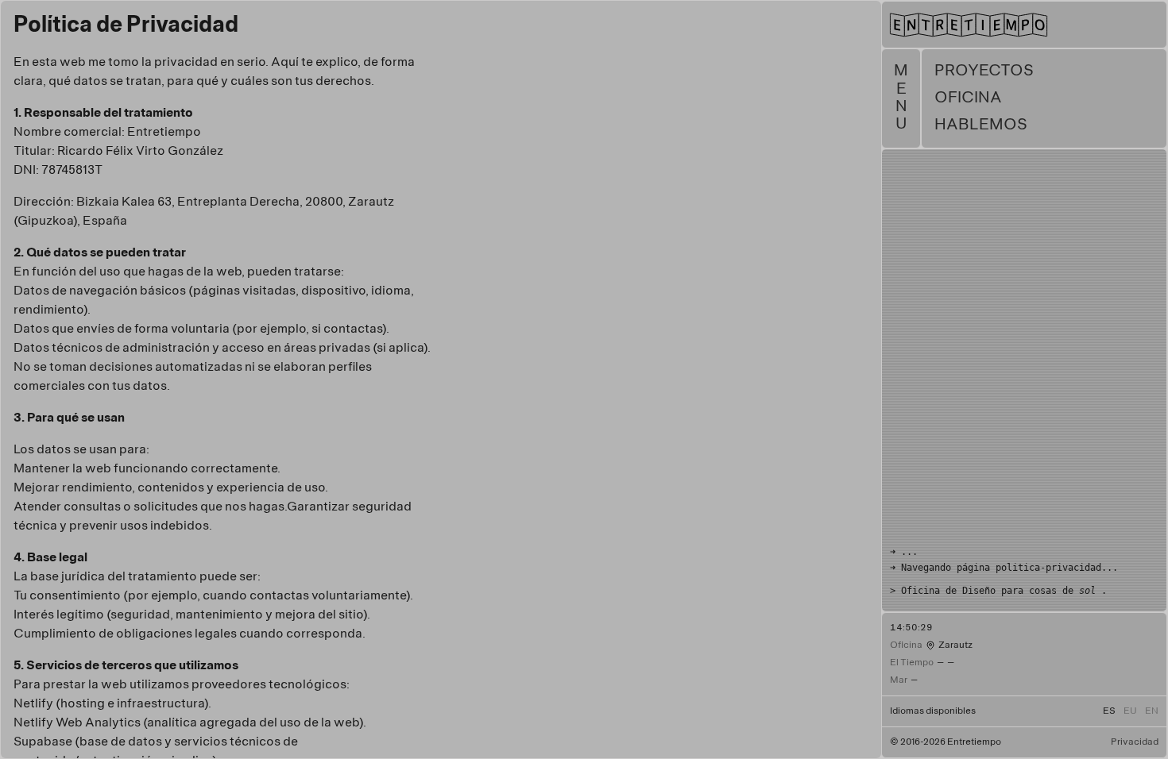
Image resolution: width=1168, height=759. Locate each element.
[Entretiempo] (1024, 20)
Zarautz (955, 645)
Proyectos (984, 71)
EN (1151, 711)
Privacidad (1134, 742)
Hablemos (980, 125)
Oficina (968, 98)
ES (1109, 711)
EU (1130, 711)
